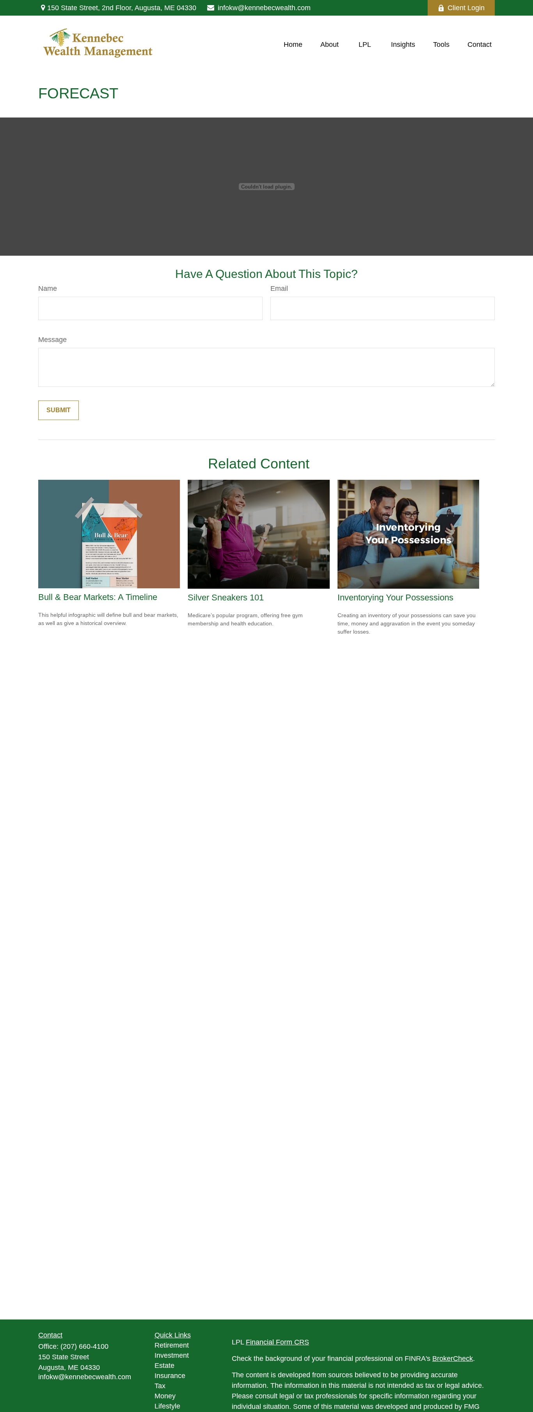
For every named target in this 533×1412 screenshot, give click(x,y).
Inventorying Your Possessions (395, 597)
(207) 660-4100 (84, 1346)
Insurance (170, 1376)
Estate (164, 1365)
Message (52, 340)
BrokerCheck (452, 1358)
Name (47, 288)
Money (165, 1396)
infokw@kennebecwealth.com (264, 8)
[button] (293, 44)
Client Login (466, 8)
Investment (172, 1355)
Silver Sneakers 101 (226, 597)
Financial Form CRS (277, 1342)
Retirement (172, 1345)
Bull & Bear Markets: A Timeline (97, 597)
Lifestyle (167, 1406)
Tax (160, 1386)
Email (279, 288)
